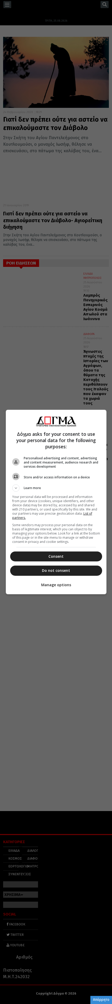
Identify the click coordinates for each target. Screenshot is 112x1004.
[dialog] (56, 502)
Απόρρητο (101, 999)
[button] (56, 488)
